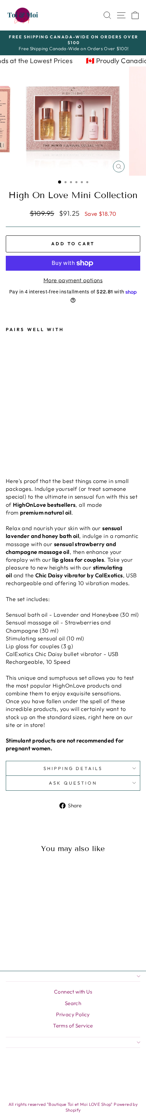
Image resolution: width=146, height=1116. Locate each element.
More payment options (73, 280)
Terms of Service (73, 1025)
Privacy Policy (73, 1014)
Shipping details (73, 768)
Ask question (73, 783)
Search (73, 1003)
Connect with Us (73, 991)
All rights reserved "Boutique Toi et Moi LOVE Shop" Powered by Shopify (73, 1107)
